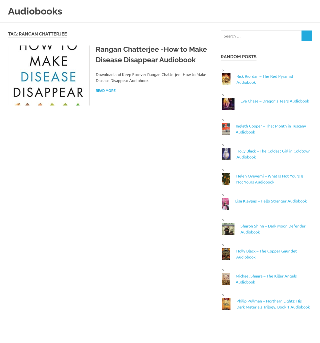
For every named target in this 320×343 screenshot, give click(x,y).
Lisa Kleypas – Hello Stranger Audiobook (271, 200)
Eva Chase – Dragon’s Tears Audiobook (274, 100)
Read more (106, 91)
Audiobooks (35, 11)
